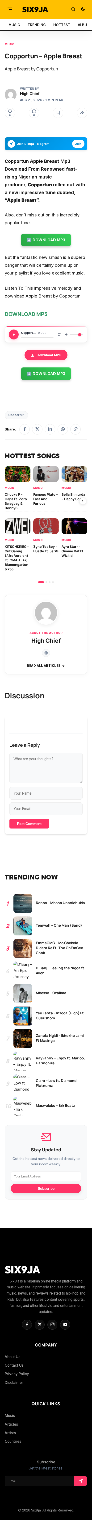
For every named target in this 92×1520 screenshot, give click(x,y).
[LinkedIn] (50, 429)
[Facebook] (24, 429)
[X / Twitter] (37, 429)
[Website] (46, 653)
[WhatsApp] (63, 429)
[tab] (41, 582)
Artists (10, 1433)
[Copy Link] (75, 429)
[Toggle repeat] (59, 334)
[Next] (82, 501)
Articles (11, 1424)
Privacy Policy (17, 1374)
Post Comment (29, 824)
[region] (46, 524)
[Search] (73, 9)
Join (78, 144)
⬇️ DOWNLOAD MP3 (46, 240)
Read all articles (44, 666)
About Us (12, 1357)
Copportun (16, 415)
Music (9, 44)
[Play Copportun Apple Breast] (14, 334)
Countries (13, 1441)
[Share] (82, 113)
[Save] (58, 113)
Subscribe (46, 1188)
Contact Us (14, 1365)
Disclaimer (14, 1382)
